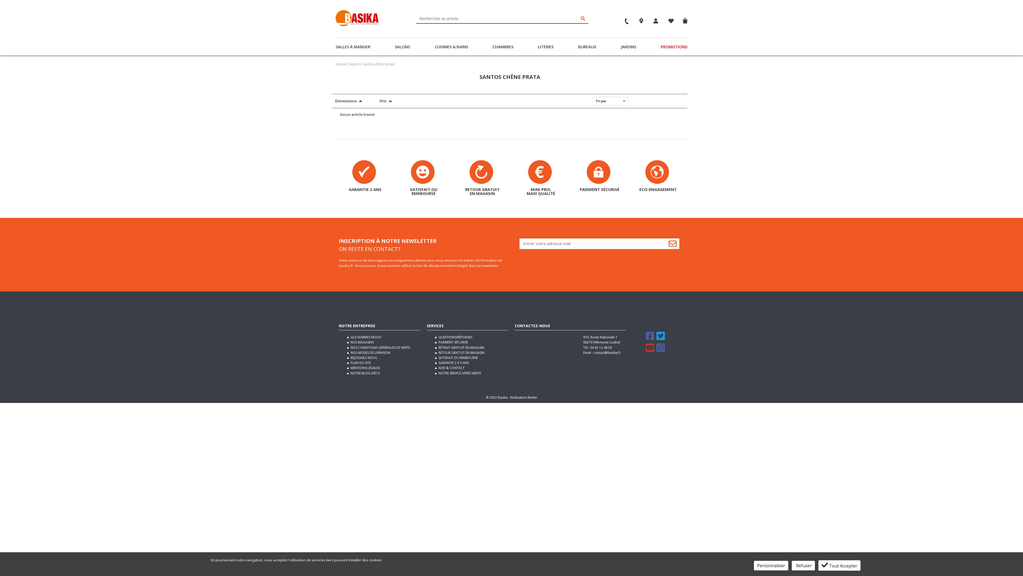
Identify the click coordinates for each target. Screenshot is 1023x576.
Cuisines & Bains (451, 46)
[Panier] (686, 19)
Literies (546, 46)
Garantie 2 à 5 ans (453, 363)
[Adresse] (641, 21)
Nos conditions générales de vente (380, 347)
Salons (402, 46)
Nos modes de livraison (370, 352)
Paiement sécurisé (453, 342)
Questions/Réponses (455, 337)
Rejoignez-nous (363, 357)
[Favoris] (671, 21)
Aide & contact (451, 368)
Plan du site (360, 363)
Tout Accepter (842, 566)
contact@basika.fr (607, 352)
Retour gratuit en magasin (461, 352)
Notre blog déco (365, 373)
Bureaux (587, 46)
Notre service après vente (459, 373)
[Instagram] (660, 350)
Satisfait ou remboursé (458, 357)
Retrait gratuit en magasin (461, 347)
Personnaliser (771, 566)
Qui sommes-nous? (365, 337)
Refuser (803, 566)
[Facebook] (650, 338)
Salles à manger (353, 46)
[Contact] (624, 19)
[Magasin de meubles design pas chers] (357, 24)
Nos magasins (362, 342)
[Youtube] (650, 350)
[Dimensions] (359, 101)
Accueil (341, 64)
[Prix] (389, 101)
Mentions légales (365, 368)
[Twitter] (660, 338)
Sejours (354, 64)
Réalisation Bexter (523, 397)
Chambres (503, 46)
